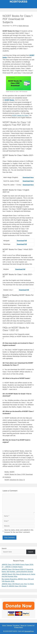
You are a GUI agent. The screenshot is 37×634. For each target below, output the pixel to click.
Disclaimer (16, 625)
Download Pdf (22, 240)
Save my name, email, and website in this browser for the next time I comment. (18, 531)
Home (4, 625)
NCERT (12, 472)
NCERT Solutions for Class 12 (15, 480)
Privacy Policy (18, 627)
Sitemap (9, 625)
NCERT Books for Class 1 (20, 115)
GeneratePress (29, 631)
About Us (23, 625)
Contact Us (30, 625)
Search (4, 548)
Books (7, 472)
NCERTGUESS (18, 1)
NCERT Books (9, 100)
